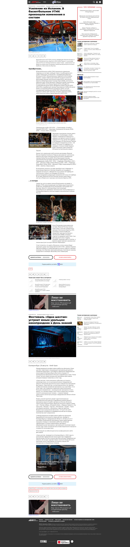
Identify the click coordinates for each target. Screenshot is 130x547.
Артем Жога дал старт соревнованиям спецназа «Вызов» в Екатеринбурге (89, 23)
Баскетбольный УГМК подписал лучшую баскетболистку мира (42, 280)
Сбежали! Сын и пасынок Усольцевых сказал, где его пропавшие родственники (92, 338)
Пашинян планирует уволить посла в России (92, 92)
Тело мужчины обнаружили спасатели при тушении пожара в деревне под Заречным (89, 35)
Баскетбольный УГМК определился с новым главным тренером (42, 290)
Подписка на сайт (49, 519)
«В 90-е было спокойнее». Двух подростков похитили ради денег (92, 64)
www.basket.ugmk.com (34, 52)
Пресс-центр (58, 519)
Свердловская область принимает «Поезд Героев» (89, 11)
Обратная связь (42, 521)
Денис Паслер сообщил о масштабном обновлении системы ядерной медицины (89, 29)
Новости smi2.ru (34, 310)
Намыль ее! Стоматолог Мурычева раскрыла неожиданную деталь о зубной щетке (92, 333)
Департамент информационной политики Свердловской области (44, 358)
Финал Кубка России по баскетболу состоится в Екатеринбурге (64, 285)
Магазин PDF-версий (67, 519)
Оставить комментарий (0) (65, 257)
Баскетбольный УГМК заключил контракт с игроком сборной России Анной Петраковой (42, 285)
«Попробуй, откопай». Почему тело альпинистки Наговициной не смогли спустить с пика (92, 69)
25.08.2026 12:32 (32, 314)
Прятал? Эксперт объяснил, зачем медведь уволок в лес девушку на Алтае (92, 328)
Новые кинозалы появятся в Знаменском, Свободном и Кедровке (54, 463)
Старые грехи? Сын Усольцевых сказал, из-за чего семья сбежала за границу (92, 49)
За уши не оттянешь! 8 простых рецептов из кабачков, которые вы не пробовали (92, 323)
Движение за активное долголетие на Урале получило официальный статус (89, 17)
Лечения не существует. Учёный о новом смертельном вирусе (92, 44)
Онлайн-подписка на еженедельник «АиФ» (84, 519)
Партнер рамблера (52, 541)
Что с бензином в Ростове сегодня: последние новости (91, 87)
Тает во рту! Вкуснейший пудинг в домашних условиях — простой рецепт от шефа (92, 59)
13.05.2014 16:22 (32, 6)
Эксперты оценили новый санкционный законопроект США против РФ (91, 97)
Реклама (41, 519)
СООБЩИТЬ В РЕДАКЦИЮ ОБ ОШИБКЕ (56, 521)
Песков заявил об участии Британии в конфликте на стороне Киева (92, 82)
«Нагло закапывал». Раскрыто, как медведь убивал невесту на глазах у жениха (92, 54)
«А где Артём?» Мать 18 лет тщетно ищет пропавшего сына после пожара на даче (92, 318)
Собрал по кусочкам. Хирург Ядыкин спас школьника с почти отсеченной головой (92, 343)
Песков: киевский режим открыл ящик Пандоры (91, 77)
